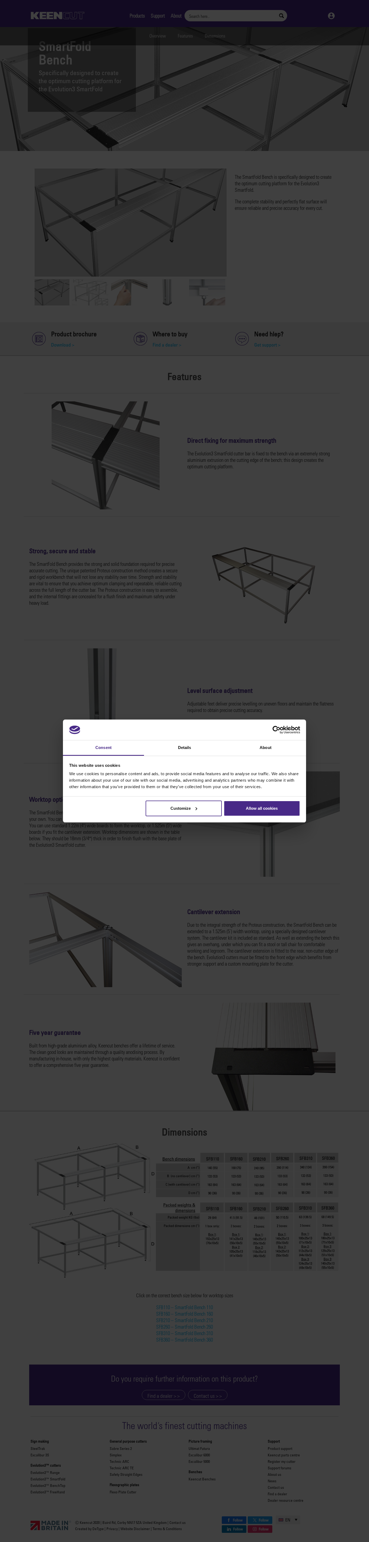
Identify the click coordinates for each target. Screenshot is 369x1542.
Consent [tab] (103, 747)
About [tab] (265, 747)
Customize (180, 808)
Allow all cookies (262, 808)
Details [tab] (184, 747)
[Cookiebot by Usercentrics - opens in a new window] (276, 730)
